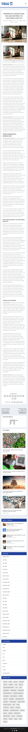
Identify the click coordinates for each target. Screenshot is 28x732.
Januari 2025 (5, 617)
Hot (3, 653)
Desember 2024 (6, 620)
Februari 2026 (6, 575)
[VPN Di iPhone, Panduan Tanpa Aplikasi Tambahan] (4, 547)
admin (10, 20)
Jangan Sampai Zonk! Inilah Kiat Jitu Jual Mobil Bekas (16, 535)
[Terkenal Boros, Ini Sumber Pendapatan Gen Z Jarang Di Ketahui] (14, 461)
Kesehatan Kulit (8, 693)
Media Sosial (13, 701)
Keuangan (6, 696)
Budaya (15, 681)
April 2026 (5, 569)
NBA (14, 704)
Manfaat (6, 701)
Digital (5, 684)
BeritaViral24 (14, 728)
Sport (4, 666)
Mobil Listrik (21, 701)
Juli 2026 (5, 559)
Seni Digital (17, 713)
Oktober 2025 (6, 588)
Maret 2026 (5, 572)
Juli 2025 (5, 598)
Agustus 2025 (6, 595)
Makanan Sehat (20, 699)
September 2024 (6, 630)
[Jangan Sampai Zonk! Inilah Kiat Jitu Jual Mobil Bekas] (4, 536)
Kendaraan (13, 690)
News (21, 20)
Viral (20, 719)
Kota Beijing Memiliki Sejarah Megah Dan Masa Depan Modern (13, 492)
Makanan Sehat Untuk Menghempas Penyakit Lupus (15, 524)
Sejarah (10, 713)
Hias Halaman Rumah (9, 687)
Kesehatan (20, 690)
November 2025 (6, 585)
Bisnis (10, 681)
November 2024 (6, 623)
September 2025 (6, 591)
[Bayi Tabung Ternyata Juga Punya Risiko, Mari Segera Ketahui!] (4, 530)
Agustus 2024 (6, 633)
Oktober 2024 (6, 627)
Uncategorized (6, 673)
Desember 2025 (6, 582)
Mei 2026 (5, 566)
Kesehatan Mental (18, 693)
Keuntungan (13, 696)
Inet (13, 549)
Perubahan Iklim (14, 710)
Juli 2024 (5, 636)
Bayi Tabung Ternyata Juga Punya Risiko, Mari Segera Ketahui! (14, 530)
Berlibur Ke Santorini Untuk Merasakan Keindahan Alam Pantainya (12, 511)
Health (16, 525)
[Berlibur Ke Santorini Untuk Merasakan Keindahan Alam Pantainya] (14, 502)
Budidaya (21, 681)
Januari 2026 (5, 579)
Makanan (11, 699)
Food (13, 525)
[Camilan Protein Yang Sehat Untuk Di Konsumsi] (4, 541)
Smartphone (7, 716)
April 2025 (5, 607)
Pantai (12, 707)
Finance (4, 644)
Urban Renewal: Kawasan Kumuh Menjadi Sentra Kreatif (13, 450)
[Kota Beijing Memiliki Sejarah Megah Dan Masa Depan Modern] (14, 482)
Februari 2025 (6, 614)
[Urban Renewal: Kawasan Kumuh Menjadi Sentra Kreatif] (14, 440)
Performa (6, 710)
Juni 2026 (5, 563)
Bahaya (5, 681)
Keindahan (6, 690)
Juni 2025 (5, 601)
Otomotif (14, 537)
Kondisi (20, 696)
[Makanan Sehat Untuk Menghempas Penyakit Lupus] (4, 524)
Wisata (5, 721)
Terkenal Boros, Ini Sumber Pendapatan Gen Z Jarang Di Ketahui (14, 472)
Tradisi (5, 719)
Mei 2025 (5, 604)
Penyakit (18, 707)
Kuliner (5, 699)
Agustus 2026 (6, 556)
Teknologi (19, 716)
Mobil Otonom (7, 704)
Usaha (15, 719)
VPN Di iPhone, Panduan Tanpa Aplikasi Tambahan (16, 547)
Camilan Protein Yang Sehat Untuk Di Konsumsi (15, 541)
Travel (24, 20)
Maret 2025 (5, 611)
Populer (22, 710)
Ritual (5, 713)
